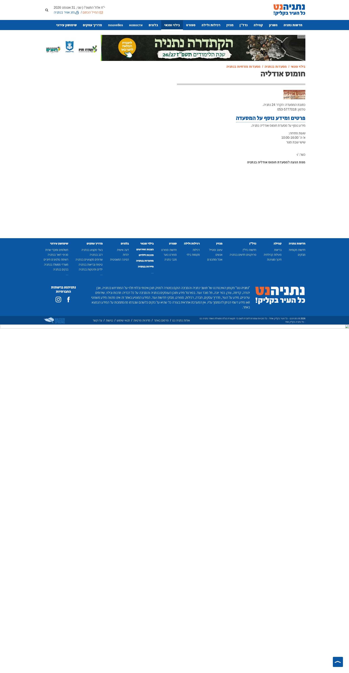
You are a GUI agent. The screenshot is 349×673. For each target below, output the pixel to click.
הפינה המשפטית (119, 259)
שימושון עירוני (66, 25)
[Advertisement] (141, 93)
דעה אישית (123, 250)
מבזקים (301, 255)
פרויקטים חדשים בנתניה (243, 255)
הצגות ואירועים (145, 249)
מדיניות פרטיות (142, 320)
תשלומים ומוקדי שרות (56, 250)
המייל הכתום (90, 12)
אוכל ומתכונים (214, 259)
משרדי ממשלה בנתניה (56, 264)
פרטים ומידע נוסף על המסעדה (270, 118)
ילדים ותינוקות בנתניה (91, 269)
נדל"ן (244, 25)
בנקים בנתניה (60, 269)
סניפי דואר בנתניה (58, 255)
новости (136, 25)
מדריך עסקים (92, 25)
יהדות (126, 255)
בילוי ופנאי (172, 25)
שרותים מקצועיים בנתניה (89, 259)
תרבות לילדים (146, 255)
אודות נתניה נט (181, 320)
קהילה (258, 25)
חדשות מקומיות (297, 250)
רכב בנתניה (96, 255)
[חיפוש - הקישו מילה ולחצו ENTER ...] (47, 10)
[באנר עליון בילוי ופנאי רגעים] (174, 47)
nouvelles (115, 25)
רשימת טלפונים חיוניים (56, 259)
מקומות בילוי (193, 255)
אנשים (218, 255)
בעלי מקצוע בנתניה (92, 250)
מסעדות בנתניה (145, 261)
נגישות (109, 320)
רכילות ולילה (211, 25)
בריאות (278, 250)
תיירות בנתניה (146, 267)
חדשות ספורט (169, 250)
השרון (273, 25)
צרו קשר (97, 320)
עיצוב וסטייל (215, 250)
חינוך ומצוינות (274, 259)
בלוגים (153, 25)
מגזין (229, 25)
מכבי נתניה (170, 259)
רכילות (196, 250)
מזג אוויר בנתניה (64, 12)
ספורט (191, 25)
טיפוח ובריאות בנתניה (91, 264)
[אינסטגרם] (58, 299)
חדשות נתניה (293, 25)
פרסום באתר (161, 320)
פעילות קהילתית (273, 255)
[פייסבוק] (68, 299)
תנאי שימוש (123, 320)
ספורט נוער (170, 255)
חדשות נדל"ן (249, 250)
